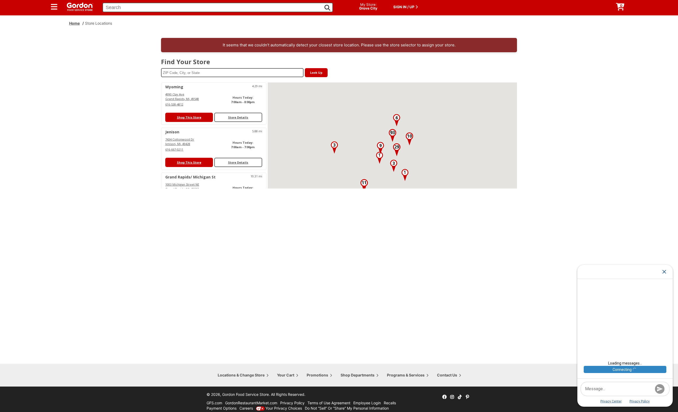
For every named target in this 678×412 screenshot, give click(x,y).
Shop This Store (189, 117)
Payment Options (222, 408)
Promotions (317, 375)
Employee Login (367, 403)
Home (74, 23)
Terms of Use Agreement (328, 403)
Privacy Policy (292, 403)
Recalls (390, 403)
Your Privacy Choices (283, 408)
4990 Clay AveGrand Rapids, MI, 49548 (182, 96)
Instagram (452, 397)
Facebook (444, 397)
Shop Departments (357, 375)
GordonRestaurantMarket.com (251, 403)
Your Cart (285, 375)
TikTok (459, 397)
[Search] (327, 8)
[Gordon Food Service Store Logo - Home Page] (77, 6)
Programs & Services (406, 375)
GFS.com (214, 403)
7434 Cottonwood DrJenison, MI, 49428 (179, 141)
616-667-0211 (174, 149)
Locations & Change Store (241, 375)
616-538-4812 (174, 104)
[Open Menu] (54, 7)
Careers (246, 408)
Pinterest (467, 397)
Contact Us (447, 375)
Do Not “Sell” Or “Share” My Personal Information (347, 408)
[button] (379, 158)
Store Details (238, 117)
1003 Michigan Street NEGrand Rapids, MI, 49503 (182, 186)
